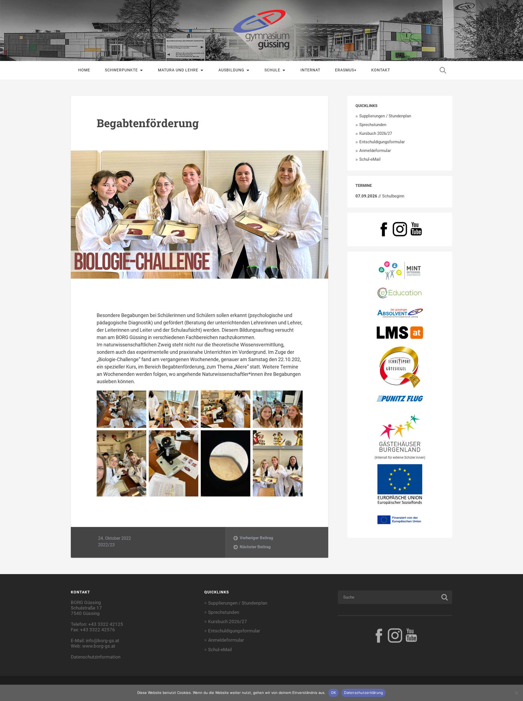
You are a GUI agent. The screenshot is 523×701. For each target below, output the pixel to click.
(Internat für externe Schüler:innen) (400, 457)
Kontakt (380, 70)
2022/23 (106, 544)
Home (84, 70)
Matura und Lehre (178, 70)
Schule (272, 70)
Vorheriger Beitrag (256, 537)
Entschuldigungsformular (382, 141)
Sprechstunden (372, 124)
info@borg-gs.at (102, 640)
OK (333, 692)
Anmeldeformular (375, 150)
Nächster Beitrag (255, 546)
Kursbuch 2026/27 (375, 133)
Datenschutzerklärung (363, 692)
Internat (310, 70)
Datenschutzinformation (95, 657)
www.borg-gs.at (98, 646)
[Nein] (516, 693)
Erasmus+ (346, 70)
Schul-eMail (370, 159)
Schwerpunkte (121, 70)
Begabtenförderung (148, 123)
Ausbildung (231, 70)
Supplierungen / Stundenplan (385, 116)
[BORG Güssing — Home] (261, 30)
